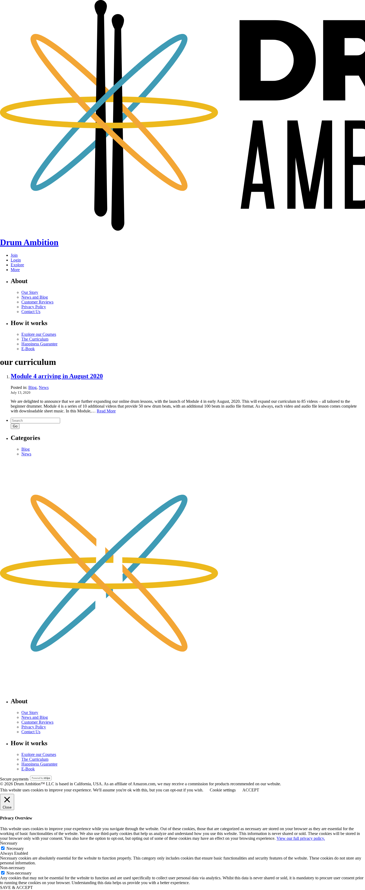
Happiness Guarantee (39, 344)
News (44, 387)
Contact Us (30, 311)
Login (16, 260)
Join (14, 255)
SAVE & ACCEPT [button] (16, 887)
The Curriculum (34, 339)
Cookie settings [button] (223, 790)
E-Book (28, 348)
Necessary (15, 848)
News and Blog (34, 297)
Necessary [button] (8, 843)
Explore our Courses (38, 334)
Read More (106, 411)
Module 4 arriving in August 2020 (57, 376)
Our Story (29, 292)
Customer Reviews (37, 302)
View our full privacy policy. (301, 838)
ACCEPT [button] (250, 790)
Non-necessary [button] (12, 867)
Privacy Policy (33, 307)
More (15, 269)
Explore (17, 265)
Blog (32, 387)
